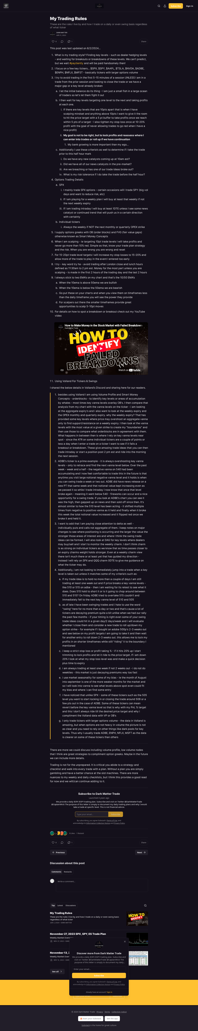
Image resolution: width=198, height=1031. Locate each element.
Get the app (112, 1018)
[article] (99, 919)
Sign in (189, 6)
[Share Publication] (165, 6)
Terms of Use (112, 981)
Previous (60, 852)
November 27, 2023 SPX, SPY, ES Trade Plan (78, 933)
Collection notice (119, 1012)
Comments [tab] (56, 872)
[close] (125, 941)
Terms (107, 1012)
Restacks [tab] (68, 872)
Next (139, 852)
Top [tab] (53, 905)
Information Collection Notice (98, 984)
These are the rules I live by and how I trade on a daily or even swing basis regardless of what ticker (84, 918)
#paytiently (76, 63)
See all (55, 971)
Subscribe (176, 6)
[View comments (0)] (62, 41)
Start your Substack (92, 1018)
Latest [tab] (60, 905)
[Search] (159, 6)
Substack (86, 1025)
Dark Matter (61, 33)
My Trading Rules (61, 913)
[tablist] (61, 871)
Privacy (100, 1012)
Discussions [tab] (71, 905)
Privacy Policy (119, 984)
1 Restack (80, 833)
